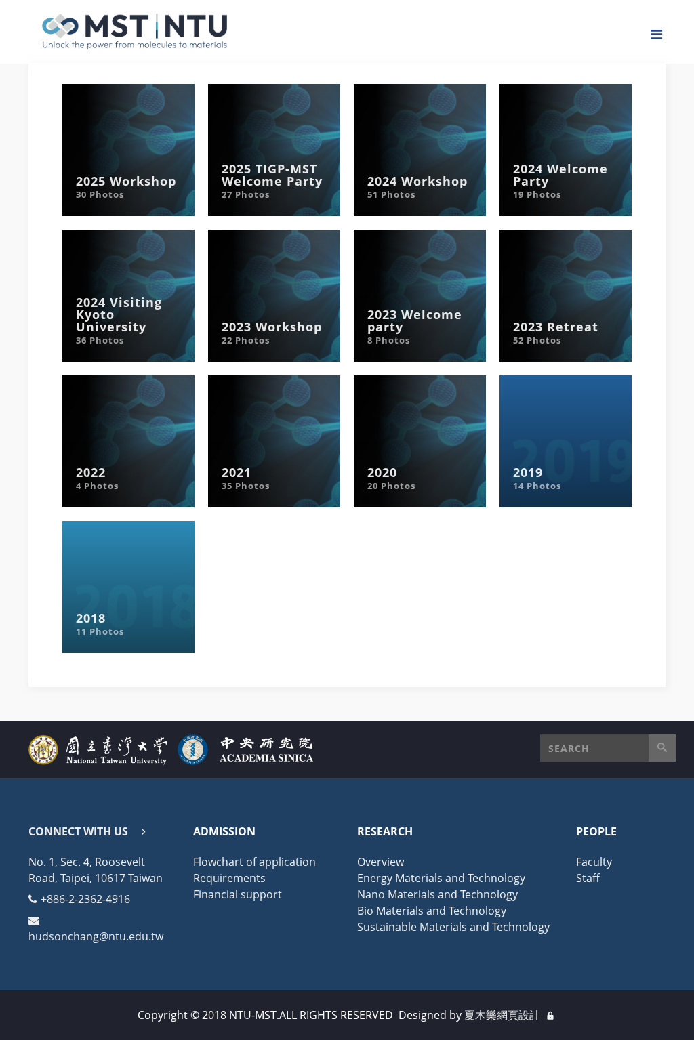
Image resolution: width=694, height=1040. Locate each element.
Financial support (237, 894)
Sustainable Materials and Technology (453, 926)
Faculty (594, 861)
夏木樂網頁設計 (502, 1014)
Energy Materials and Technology (441, 878)
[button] (608, 748)
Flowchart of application (254, 861)
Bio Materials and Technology (431, 910)
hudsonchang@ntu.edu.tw (95, 936)
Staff (588, 878)
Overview (380, 861)
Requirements (229, 878)
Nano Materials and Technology (437, 894)
